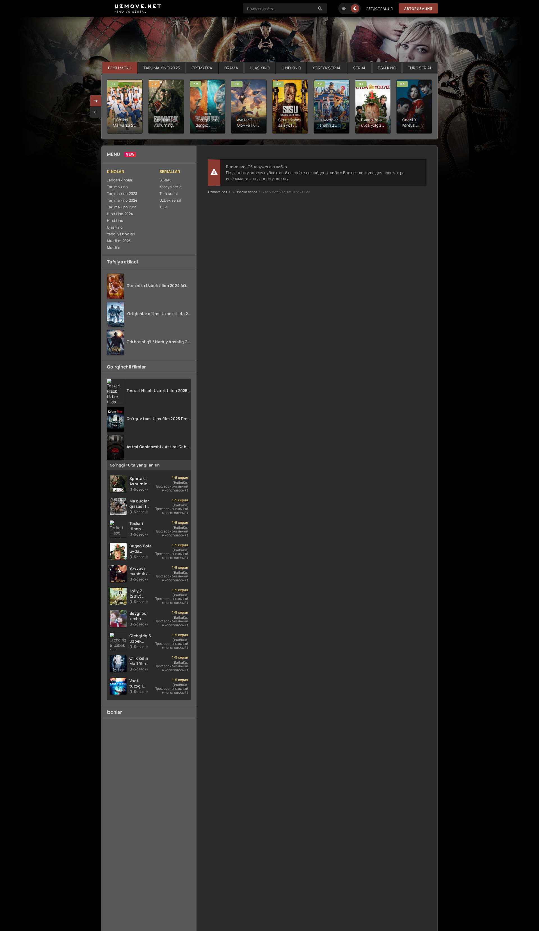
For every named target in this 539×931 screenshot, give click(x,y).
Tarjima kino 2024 (122, 200)
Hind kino (115, 220)
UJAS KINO (260, 67)
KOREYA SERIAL (326, 67)
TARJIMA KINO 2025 (161, 67)
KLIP (163, 207)
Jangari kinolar (120, 180)
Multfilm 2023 (119, 240)
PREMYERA (202, 67)
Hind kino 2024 (120, 213)
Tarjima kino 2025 (122, 207)
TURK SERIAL (420, 67)
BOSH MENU (120, 67)
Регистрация (379, 8)
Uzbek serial (170, 200)
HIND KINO (291, 67)
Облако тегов (246, 192)
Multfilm (114, 247)
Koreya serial (170, 186)
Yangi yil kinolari (121, 233)
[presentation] (95, 112)
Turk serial (168, 193)
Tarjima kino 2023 (122, 193)
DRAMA (231, 67)
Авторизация (418, 8)
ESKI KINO (387, 67)
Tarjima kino (117, 186)
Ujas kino (115, 227)
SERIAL (359, 67)
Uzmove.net (217, 192)
